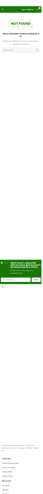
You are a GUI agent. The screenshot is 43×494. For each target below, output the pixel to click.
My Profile (6, 485)
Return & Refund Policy (10, 463)
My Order (5, 489)
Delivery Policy (7, 476)
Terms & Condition (8, 467)
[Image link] (9, 363)
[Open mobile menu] (3, 9)
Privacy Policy (7, 471)
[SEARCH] (37, 50)
